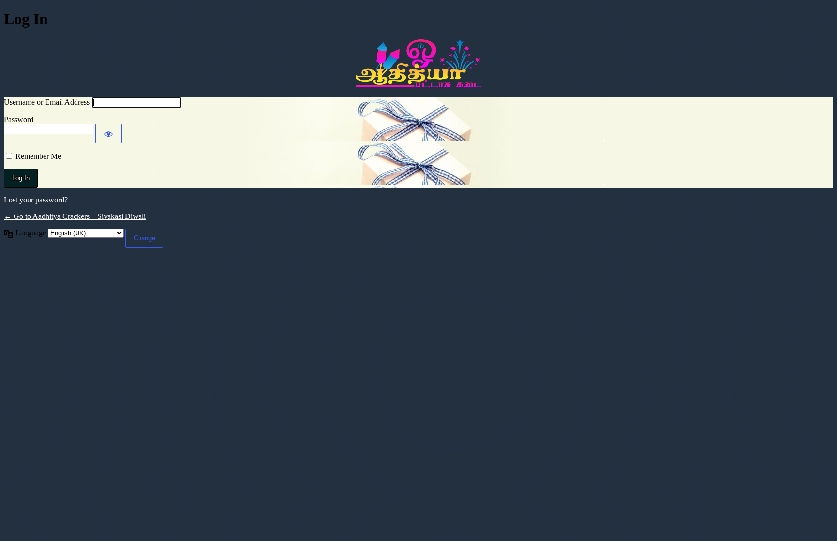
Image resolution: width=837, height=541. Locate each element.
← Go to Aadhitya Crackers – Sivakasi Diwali (75, 216)
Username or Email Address (47, 102)
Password (18, 119)
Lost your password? (36, 200)
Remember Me (38, 156)
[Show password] (108, 133)
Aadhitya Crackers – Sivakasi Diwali (418, 63)
